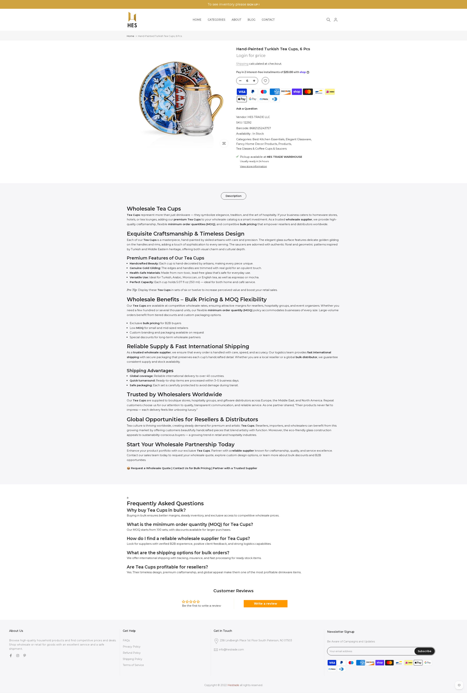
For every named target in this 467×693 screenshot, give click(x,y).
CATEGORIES (216, 19)
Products (284, 144)
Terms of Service (133, 665)
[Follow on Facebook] (10, 656)
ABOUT (236, 19)
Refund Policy (132, 652)
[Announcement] (233, 4)
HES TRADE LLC (259, 117)
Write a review (265, 603)
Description (234, 196)
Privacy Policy (131, 646)
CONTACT (268, 19)
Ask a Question (246, 108)
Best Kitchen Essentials (268, 139)
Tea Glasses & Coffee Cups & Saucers (261, 148)
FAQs (126, 640)
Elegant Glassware (298, 139)
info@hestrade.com (231, 649)
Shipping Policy (132, 658)
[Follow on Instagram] (17, 656)
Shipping (242, 63)
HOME (197, 19)
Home (130, 36)
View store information (253, 166)
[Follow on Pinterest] (24, 656)
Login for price (251, 55)
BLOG (251, 19)
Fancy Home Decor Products (256, 144)
